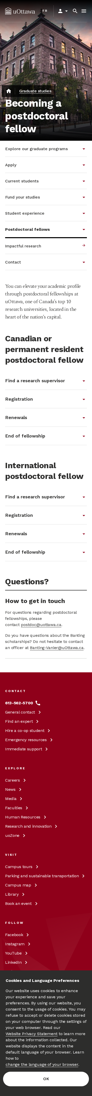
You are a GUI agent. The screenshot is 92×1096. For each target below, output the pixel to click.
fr (45, 11)
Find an (19, 721)
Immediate (23, 749)
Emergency (26, 739)
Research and (28, 826)
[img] (20, 11)
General (20, 712)
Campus (18, 866)
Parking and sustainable (42, 875)
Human (22, 817)
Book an (18, 903)
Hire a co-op (24, 730)
